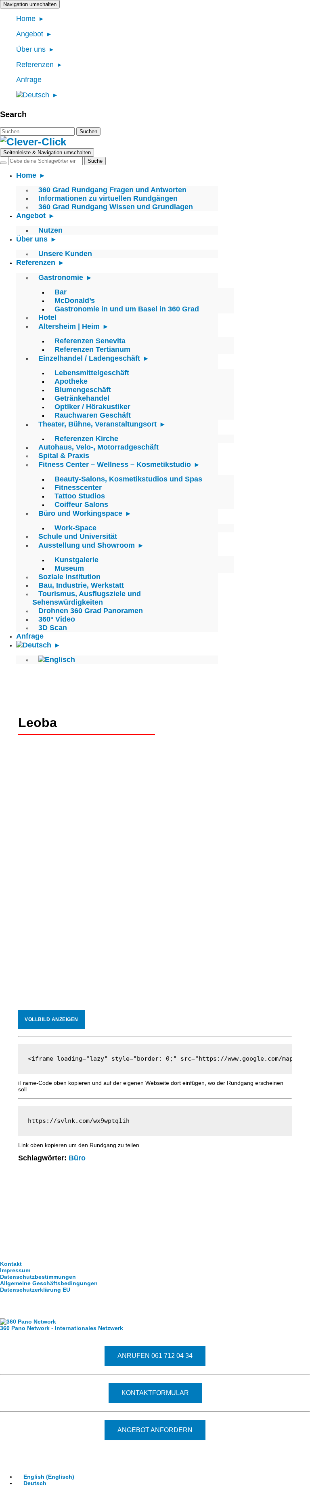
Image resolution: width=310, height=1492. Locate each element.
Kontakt (11, 1264)
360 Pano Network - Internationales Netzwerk (61, 1328)
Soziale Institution (69, 577)
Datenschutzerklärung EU (35, 1289)
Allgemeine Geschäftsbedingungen (49, 1283)
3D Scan (52, 628)
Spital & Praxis (63, 456)
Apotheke (71, 381)
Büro (77, 1158)
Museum (69, 568)
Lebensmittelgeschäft (91, 373)
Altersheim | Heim (69, 326)
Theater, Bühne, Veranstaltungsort (97, 424)
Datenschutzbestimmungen (38, 1276)
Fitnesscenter (78, 487)
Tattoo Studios (79, 496)
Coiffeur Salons (81, 504)
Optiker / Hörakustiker (92, 407)
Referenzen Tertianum (92, 349)
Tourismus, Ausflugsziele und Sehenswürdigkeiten (86, 598)
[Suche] (3, 163)
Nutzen (50, 230)
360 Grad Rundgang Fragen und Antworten (112, 190)
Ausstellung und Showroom (86, 545)
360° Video (56, 619)
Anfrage (29, 80)
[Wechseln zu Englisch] (56, 660)
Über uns (31, 49)
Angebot (29, 34)
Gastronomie (60, 277)
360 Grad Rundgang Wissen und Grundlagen (115, 207)
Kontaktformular (155, 1392)
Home (26, 19)
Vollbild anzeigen (51, 1019)
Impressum (15, 1270)
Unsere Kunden (65, 254)
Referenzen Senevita (90, 341)
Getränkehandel (81, 398)
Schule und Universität (77, 536)
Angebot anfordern (155, 1430)
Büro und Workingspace (80, 513)
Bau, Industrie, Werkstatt (81, 585)
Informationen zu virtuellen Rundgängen (108, 198)
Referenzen (35, 65)
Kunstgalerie (76, 560)
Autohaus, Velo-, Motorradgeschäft (98, 447)
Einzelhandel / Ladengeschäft (89, 358)
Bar (60, 292)
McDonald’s (74, 300)
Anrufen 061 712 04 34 (155, 1355)
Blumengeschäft (82, 390)
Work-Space (75, 528)
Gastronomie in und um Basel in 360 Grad (126, 309)
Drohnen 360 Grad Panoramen (90, 611)
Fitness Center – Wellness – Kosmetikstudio (114, 464)
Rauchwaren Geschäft (92, 415)
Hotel (47, 317)
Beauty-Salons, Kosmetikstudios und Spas (128, 479)
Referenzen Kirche (86, 439)
